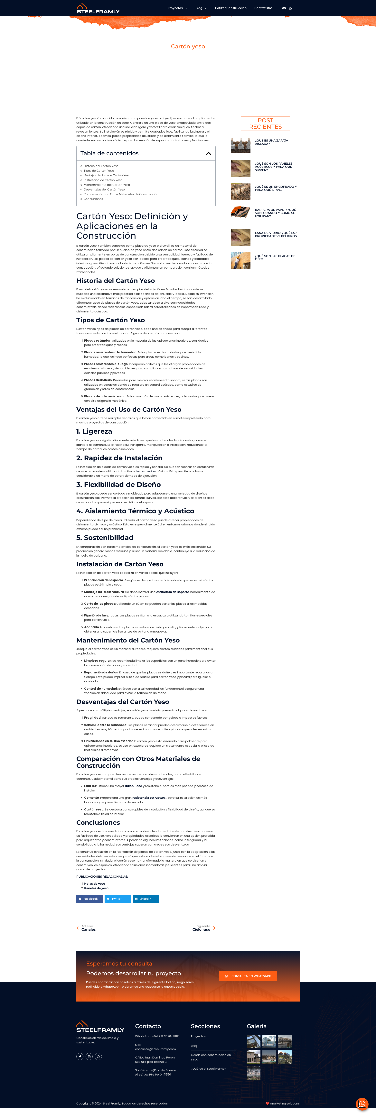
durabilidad (133, 786)
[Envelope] (284, 8)
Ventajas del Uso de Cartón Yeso (107, 175)
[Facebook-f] (79, 1056)
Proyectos (175, 8)
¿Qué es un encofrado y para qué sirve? (276, 188)
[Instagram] (89, 1056)
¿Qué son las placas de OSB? (275, 257)
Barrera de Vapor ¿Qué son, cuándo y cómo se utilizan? (275, 213)
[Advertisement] (188, 86)
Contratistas (263, 8)
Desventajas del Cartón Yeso (104, 189)
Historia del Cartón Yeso (101, 166)
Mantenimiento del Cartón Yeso (107, 185)
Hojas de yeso (94, 883)
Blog (198, 8)
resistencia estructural (149, 797)
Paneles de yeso (96, 888)
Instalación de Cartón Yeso (103, 180)
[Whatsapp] (291, 8)
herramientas (146, 471)
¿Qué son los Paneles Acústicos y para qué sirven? (273, 167)
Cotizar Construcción (231, 8)
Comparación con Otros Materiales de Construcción (121, 194)
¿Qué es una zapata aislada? (271, 142)
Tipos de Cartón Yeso (99, 170)
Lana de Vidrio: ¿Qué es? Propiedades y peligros (276, 234)
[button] (209, 153)
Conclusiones (93, 199)
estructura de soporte (172, 592)
